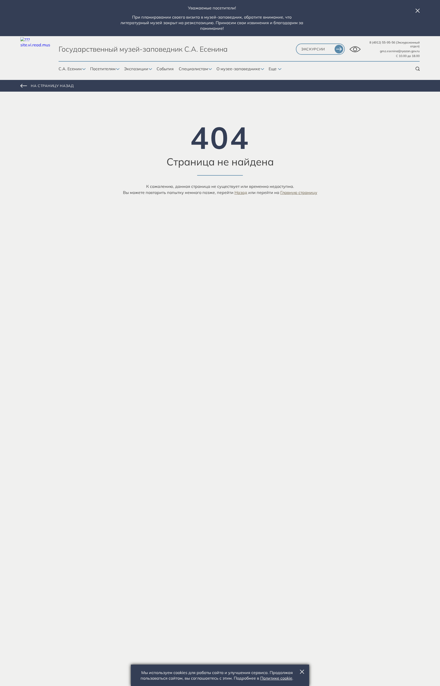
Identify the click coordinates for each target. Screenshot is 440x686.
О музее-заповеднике (238, 68)
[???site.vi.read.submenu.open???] (83, 69)
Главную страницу (298, 192)
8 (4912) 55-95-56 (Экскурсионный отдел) (394, 44)
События (165, 68)
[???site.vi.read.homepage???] (35, 52)
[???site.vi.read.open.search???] (418, 69)
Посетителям (103, 68)
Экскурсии (313, 49)
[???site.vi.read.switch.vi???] (355, 49)
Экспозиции (136, 68)
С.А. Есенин (70, 68)
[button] (418, 11)
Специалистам (193, 68)
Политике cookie (276, 678)
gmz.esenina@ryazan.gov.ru (400, 51)
